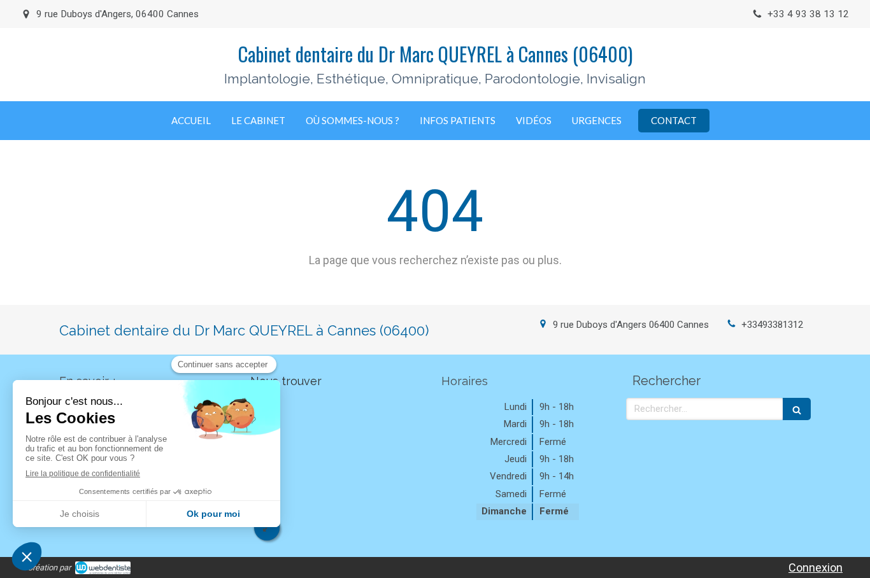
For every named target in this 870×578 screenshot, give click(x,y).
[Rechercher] (797, 409)
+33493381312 (772, 324)
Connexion (815, 567)
